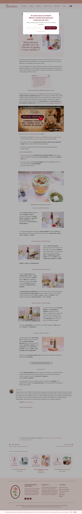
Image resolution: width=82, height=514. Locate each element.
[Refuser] (80, 512)
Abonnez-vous (51, 27)
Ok (71, 512)
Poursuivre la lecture (41, 31)
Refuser (74, 512)
